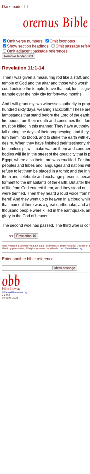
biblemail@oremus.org (15, 292)
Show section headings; (28, 46)
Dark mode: (12, 6)
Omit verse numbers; (25, 41)
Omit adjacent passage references (37, 51)
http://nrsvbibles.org (71, 248)
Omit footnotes (62, 41)
